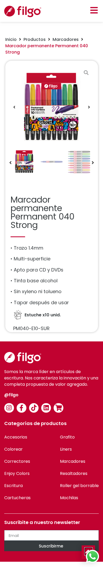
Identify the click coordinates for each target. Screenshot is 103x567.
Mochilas (69, 498)
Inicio (11, 39)
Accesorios (15, 437)
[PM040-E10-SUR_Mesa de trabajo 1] (52, 107)
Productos (35, 39)
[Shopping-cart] (58, 408)
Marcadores (66, 39)
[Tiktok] (34, 408)
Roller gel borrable (79, 486)
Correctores (17, 461)
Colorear (13, 449)
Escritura (13, 486)
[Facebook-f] (21, 408)
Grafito (67, 437)
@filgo (11, 395)
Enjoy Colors (17, 473)
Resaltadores (73, 473)
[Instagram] (9, 408)
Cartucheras (17, 498)
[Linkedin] (46, 408)
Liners (66, 449)
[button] (94, 10)
